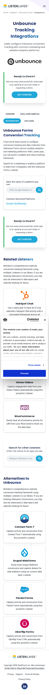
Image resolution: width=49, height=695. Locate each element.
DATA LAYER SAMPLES (29, 114)
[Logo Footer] (24, 658)
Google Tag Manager (16, 203)
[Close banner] (45, 320)
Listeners (13, 12)
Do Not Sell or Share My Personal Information (25, 668)
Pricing (10, 674)
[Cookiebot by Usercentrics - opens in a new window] (29, 320)
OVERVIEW (10, 114)
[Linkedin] (25, 686)
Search (39, 190)
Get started (25, 95)
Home (5, 12)
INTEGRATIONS (12, 121)
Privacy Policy (25, 679)
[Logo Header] (15, 6)
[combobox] (24, 190)
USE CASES (29, 121)
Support (19, 674)
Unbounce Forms (26, 12)
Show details (34, 365)
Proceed (24, 373)
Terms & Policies (32, 674)
